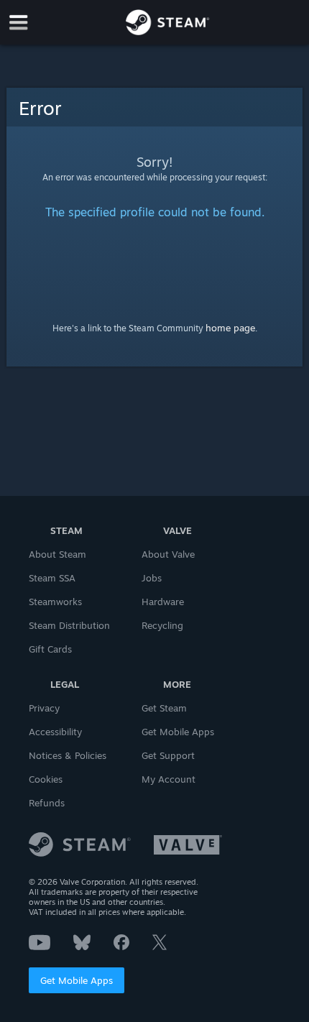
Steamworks (55, 601)
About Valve (168, 554)
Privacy (44, 708)
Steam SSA (52, 578)
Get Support (168, 755)
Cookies (46, 779)
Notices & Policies (67, 755)
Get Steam (164, 708)
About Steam (57, 554)
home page (230, 327)
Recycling (162, 625)
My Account (168, 779)
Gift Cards (50, 649)
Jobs (152, 578)
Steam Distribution (69, 625)
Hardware (163, 601)
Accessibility (55, 731)
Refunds (47, 803)
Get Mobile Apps (76, 980)
